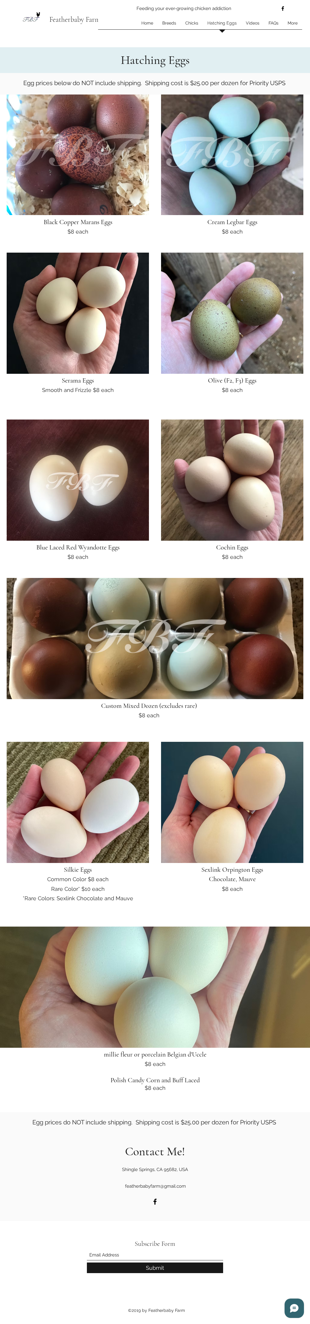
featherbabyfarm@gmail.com (155, 1186)
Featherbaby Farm (74, 19)
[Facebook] (283, 8)
